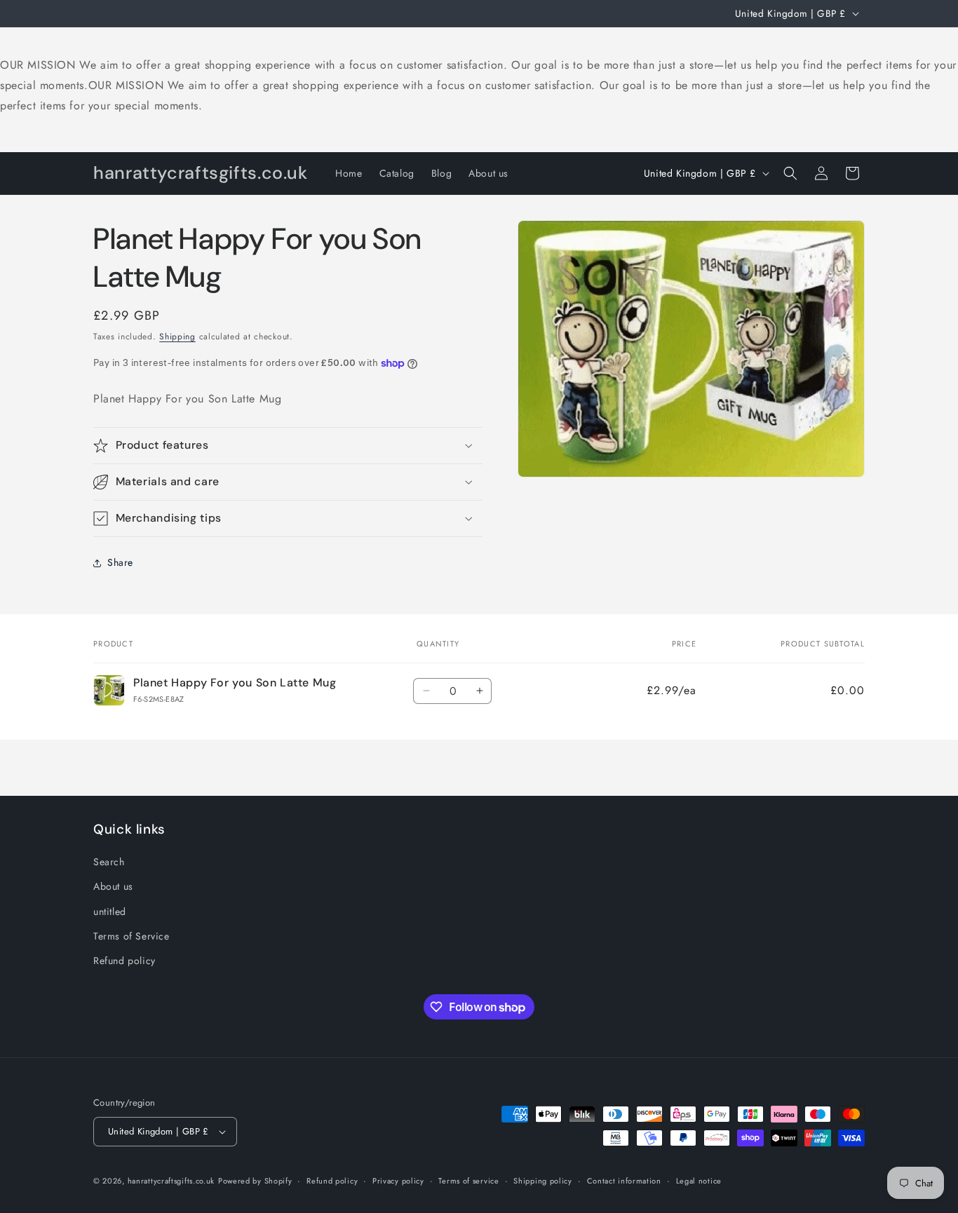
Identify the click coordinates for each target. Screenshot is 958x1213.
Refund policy (124, 961)
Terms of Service (131, 936)
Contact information (624, 1180)
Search (109, 862)
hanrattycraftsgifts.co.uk (171, 1180)
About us (113, 886)
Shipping (177, 336)
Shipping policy (542, 1180)
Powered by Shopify (255, 1180)
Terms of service (468, 1180)
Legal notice (699, 1180)
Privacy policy (398, 1180)
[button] (790, 173)
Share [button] (120, 562)
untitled (109, 911)
